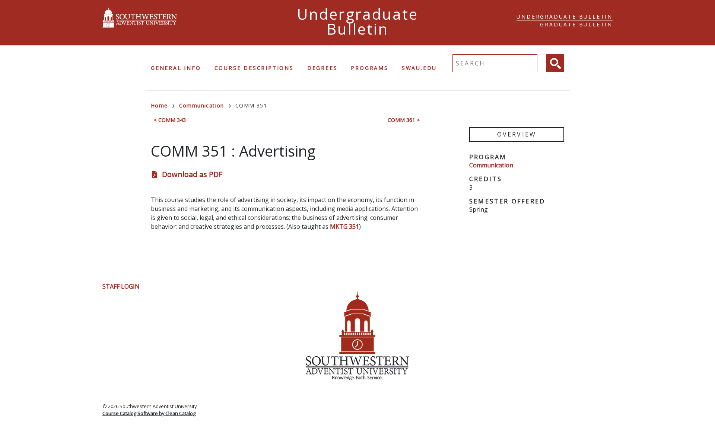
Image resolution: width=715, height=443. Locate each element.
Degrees (322, 67)
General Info (176, 67)
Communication (201, 105)
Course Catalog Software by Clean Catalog (149, 413)
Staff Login (121, 286)
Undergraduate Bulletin (565, 16)
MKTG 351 (344, 226)
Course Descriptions (254, 67)
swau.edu (419, 67)
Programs (369, 67)
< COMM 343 (170, 119)
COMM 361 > (404, 119)
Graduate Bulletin (576, 24)
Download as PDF (192, 174)
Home (159, 105)
